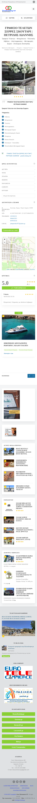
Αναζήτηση (28, 18)
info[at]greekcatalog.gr (20, 800)
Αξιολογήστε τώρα (8, 359)
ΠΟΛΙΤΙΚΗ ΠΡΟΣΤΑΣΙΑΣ (19, 790)
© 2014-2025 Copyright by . (16, 794)
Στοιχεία (19, 48)
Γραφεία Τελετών (28, 48)
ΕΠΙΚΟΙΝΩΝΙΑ (24, 786)
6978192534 (13, 220)
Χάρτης (11, 18)
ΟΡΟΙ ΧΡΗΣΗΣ (25, 788)
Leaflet (8, 269)
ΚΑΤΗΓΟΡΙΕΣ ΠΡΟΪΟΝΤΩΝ (11, 786)
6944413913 (13, 218)
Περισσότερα (6, 656)
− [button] (4, 242)
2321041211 (13, 216)
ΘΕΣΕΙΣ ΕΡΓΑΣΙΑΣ (14, 788)
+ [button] (4, 239)
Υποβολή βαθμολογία (20, 288)
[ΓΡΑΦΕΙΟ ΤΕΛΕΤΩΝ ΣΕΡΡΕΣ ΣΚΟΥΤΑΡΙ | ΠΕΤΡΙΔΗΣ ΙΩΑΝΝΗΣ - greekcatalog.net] (18, 90)
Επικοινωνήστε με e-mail (10, 230)
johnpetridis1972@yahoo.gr (17, 223)
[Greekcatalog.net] (9, 9)
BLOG (31, 786)
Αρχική (12, 48)
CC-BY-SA (32, 269)
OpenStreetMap (19, 269)
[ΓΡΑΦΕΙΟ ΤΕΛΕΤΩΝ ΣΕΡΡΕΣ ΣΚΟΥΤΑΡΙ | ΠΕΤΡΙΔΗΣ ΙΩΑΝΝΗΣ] (7, 90)
